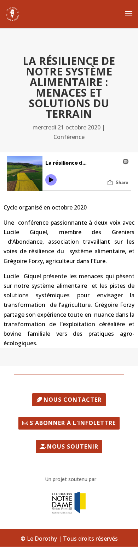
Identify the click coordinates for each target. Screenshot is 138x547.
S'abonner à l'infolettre (73, 423)
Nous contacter (73, 399)
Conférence (69, 137)
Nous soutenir (72, 446)
